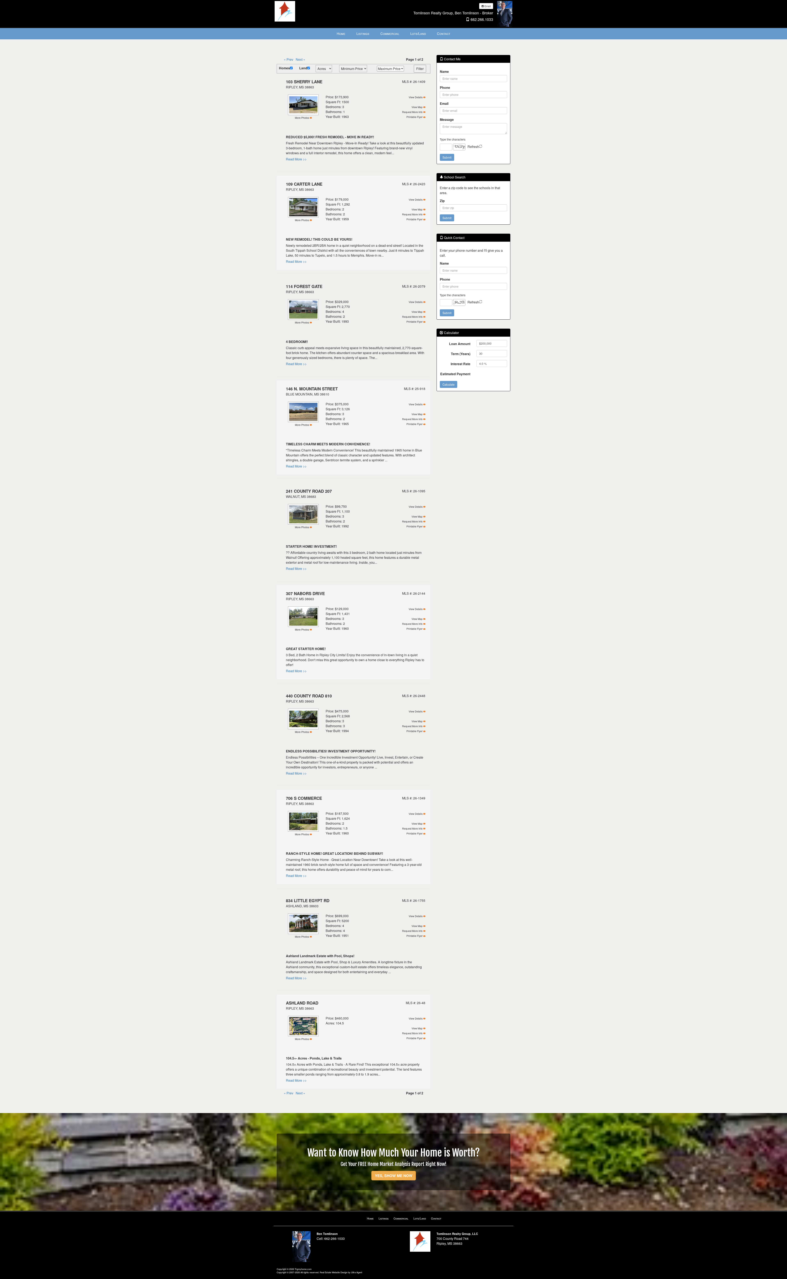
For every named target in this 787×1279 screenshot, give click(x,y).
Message (447, 119)
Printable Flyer (414, 117)
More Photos (302, 117)
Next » (300, 59)
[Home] (285, 10)
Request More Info (412, 112)
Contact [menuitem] (443, 33)
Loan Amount (459, 343)
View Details (416, 97)
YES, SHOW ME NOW (393, 1175)
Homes (284, 68)
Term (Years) (460, 353)
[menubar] (393, 33)
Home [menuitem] (341, 33)
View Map (417, 107)
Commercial (401, 1218)
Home (370, 1218)
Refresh (473, 146)
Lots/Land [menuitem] (418, 33)
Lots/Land (419, 1218)
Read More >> (296, 159)
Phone (445, 87)
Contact (436, 1218)
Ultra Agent (356, 1272)
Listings (384, 1218)
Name (444, 71)
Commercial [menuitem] (389, 33)
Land (303, 68)
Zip (442, 200)
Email (487, 6)
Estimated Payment (455, 373)
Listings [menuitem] (362, 33)
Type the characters (452, 139)
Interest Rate (460, 363)
